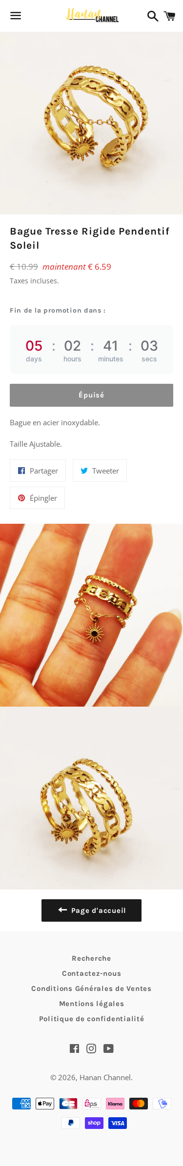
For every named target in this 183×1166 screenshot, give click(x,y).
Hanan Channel (105, 1077)
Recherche (91, 958)
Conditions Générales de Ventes (91, 988)
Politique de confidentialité (91, 1018)
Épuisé (91, 395)
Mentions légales (91, 1003)
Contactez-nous (92, 973)
